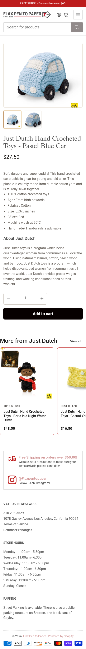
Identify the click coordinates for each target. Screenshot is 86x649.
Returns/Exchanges (17, 530)
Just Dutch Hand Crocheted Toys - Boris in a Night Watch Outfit (25, 416)
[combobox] (43, 27)
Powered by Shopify (61, 636)
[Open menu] (78, 14)
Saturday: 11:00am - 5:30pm (24, 580)
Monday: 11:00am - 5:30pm (23, 552)
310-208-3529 (13, 513)
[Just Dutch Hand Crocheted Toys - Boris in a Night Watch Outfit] (27, 374)
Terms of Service (15, 524)
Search (77, 27)
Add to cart (43, 313)
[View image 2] (33, 119)
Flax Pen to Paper (34, 636)
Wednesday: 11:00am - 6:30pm (26, 563)
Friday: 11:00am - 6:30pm (22, 574)
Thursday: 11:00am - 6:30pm (24, 569)
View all (78, 341)
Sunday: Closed (14, 586)
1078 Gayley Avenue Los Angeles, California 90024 (40, 519)
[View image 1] (12, 119)
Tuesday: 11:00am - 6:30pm (23, 557)
